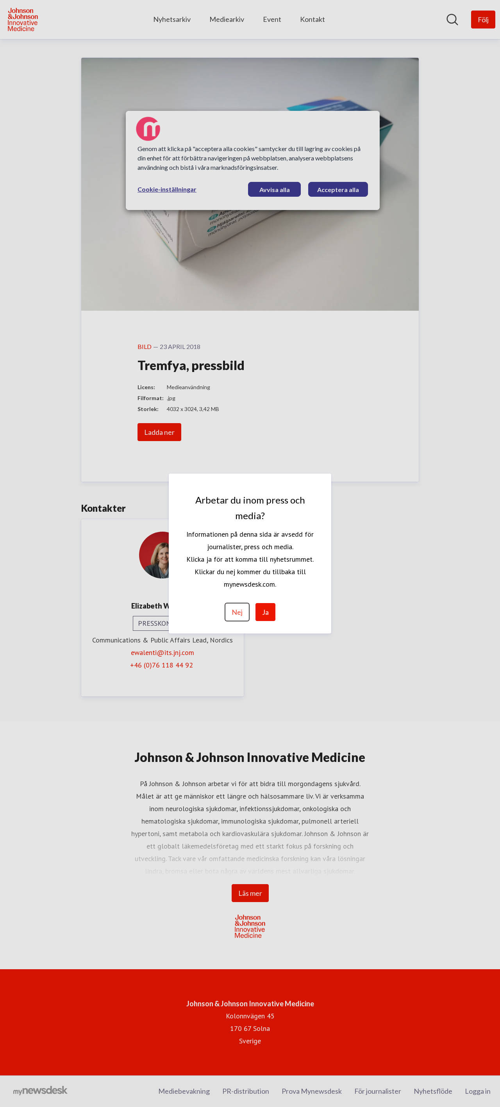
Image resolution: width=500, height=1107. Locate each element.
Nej (237, 612)
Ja (265, 612)
